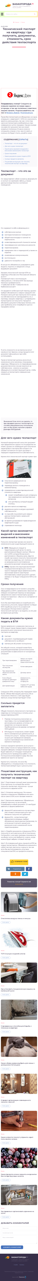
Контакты (22, 1264)
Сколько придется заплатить (14, 159)
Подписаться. (26, 113)
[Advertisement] (19, 69)
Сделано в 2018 (15, 1277)
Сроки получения (10, 153)
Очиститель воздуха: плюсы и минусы (16, 918)
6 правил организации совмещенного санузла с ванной (16, 1101)
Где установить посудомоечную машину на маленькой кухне (18, 990)
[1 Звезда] (16, 884)
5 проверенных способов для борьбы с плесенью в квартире (16, 1027)
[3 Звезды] (19, 884)
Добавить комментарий (12, 1247)
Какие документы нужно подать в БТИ (18, 156)
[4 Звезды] (20, 884)
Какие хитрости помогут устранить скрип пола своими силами (17, 1138)
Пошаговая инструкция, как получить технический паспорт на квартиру (17, 162)
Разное (2, 915)
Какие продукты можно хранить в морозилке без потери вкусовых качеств (19, 1175)
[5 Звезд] (22, 884)
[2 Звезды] (17, 884)
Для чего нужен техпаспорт (14, 146)
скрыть (23, 139)
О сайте (16, 1264)
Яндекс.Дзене (12, 113)
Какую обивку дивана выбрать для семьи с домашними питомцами (17, 1064)
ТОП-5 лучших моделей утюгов (13, 954)
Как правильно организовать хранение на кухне (17, 1212)
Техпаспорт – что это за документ (16, 143)
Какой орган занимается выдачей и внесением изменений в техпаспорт (17, 150)
